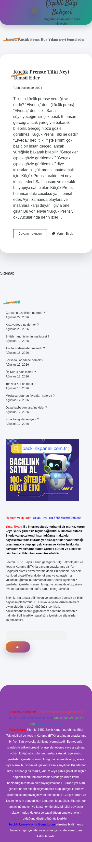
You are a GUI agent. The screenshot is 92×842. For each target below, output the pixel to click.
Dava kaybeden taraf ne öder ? (26, 407)
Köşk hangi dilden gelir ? (22, 419)
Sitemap (7, 273)
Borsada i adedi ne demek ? (24, 360)
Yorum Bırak (65, 233)
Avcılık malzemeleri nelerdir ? (25, 348)
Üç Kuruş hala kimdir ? (21, 372)
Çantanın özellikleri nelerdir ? (25, 313)
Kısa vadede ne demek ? (22, 324)
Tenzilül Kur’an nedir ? (21, 384)
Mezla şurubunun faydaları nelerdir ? (30, 395)
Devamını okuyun (32, 235)
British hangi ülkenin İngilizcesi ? (27, 336)
